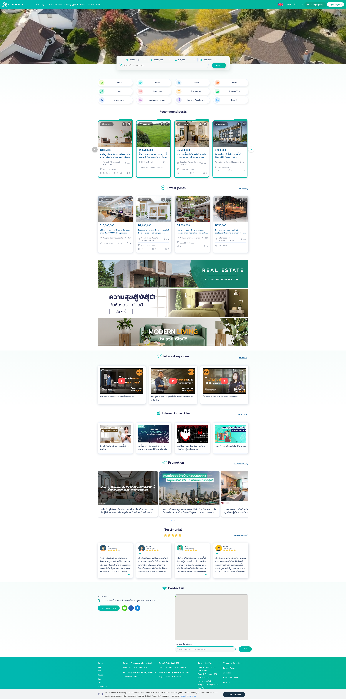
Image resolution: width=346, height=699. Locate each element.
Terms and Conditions (232, 663)
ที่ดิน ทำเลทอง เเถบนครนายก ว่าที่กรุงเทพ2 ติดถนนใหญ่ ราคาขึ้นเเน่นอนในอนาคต (153, 156)
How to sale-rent (230, 677)
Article (91, 4)
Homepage (40, 4)
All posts (243, 188)
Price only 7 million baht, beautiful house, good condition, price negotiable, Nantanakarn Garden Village (153, 231)
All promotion (240, 463)
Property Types (70, 4)
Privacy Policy (229, 668)
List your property (315, 4)
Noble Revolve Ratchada (133, 676)
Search (219, 65)
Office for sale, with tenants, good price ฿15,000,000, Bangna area (115, 231)
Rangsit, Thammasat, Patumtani (137, 663)
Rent (100, 670)
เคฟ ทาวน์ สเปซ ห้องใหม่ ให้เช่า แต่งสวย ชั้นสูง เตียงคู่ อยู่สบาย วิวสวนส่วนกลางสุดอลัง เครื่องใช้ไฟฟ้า (115, 156)
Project (83, 4)
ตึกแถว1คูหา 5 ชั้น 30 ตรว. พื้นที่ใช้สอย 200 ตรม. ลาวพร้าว (228, 155)
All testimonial (240, 535)
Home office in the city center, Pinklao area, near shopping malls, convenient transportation (192, 231)
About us (227, 672)
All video (243, 357)
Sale (99, 667)
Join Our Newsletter (183, 644)
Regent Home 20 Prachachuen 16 (173, 676)
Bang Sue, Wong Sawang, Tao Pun (174, 672)
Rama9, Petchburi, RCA (169, 663)
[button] (342, 36)
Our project (102, 686)
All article (242, 414)
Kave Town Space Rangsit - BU (135, 667)
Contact (99, 4)
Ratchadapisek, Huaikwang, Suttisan (139, 672)
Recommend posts (55, 4)
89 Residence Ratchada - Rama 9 (172, 667)
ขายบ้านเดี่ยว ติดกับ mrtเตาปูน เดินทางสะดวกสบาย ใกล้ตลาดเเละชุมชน (191, 156)
